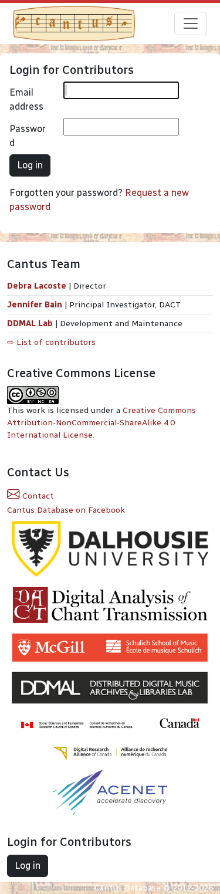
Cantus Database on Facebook (66, 510)
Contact (37, 496)
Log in (30, 165)
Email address (26, 99)
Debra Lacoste (36, 286)
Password (27, 135)
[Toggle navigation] (190, 23)
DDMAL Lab (30, 324)
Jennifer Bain (36, 305)
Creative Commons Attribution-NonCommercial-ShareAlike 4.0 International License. (101, 422)
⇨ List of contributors (51, 342)
